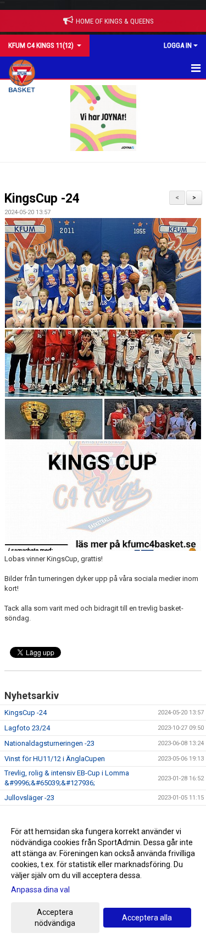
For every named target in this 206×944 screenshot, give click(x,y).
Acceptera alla (147, 917)
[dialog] (103, 876)
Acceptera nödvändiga (55, 918)
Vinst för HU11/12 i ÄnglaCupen (54, 759)
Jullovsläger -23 (29, 798)
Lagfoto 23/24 (27, 728)
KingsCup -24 (42, 198)
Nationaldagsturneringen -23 (49, 743)
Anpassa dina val (40, 889)
